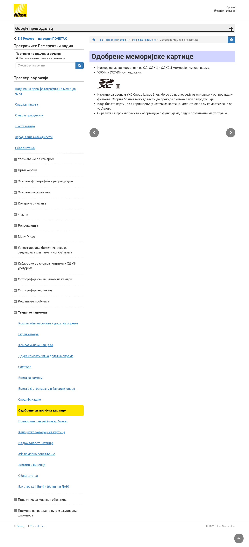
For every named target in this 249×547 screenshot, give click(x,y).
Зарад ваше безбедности (34, 137)
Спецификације (29, 399)
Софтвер (24, 367)
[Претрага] (79, 65)
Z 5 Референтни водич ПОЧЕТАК (42, 38)
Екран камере (28, 334)
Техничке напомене (144, 39)
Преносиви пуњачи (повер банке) (43, 421)
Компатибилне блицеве (35, 345)
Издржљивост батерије (35, 443)
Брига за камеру (30, 378)
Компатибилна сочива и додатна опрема (48, 323)
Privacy (21, 526)
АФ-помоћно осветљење (36, 454)
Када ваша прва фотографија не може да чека (45, 91)
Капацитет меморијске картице (41, 432)
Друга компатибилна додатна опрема (45, 356)
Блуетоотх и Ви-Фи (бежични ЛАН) (43, 486)
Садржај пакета (26, 104)
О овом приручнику (29, 115)
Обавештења (25, 148)
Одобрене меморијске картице (42, 410)
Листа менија (25, 126)
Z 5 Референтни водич (113, 39)
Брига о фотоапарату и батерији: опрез (46, 389)
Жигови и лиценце (32, 465)
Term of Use (37, 526)
